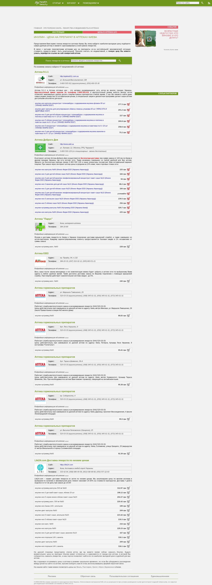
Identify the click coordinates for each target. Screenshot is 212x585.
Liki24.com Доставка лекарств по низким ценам (62, 460)
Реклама (52, 576)
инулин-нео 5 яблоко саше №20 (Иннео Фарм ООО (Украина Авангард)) (64, 203)
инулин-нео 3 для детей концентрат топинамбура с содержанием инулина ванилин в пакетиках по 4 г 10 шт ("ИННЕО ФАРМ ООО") (70, 132)
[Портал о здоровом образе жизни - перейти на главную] (41, 5)
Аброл (101, 567)
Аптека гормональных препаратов (55, 288)
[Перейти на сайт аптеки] (128, 105)
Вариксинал (109, 567)
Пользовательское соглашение (124, 576)
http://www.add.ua (67, 144)
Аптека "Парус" (44, 219)
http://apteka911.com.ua (69, 76)
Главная (38, 28)
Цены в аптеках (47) (107, 32)
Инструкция (58, 32)
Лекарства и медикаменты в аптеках (81, 28)
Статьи (57, 3)
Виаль (79, 567)
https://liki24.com (66, 465)
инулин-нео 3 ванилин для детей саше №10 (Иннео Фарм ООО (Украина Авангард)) (69, 184)
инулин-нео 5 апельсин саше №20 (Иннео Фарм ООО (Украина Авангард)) (65, 199)
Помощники (90, 3)
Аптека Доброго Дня (46, 140)
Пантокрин (86, 567)
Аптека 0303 (41, 253)
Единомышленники (160, 576)
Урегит (95, 567)
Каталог (71, 3)
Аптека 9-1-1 (42, 72)
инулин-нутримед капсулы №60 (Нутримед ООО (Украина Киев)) (61, 208)
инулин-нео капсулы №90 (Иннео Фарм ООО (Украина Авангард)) (62, 170)
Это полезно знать (52, 28)
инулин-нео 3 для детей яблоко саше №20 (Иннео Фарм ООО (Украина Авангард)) (69, 174)
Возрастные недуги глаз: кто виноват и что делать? (169, 34)
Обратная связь (87, 576)
